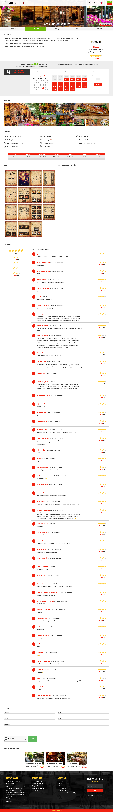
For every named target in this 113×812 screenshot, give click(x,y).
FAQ (59, 786)
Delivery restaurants (11, 798)
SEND (95, 790)
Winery (13, 781)
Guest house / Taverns (96, 49)
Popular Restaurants (38, 783)
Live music (14, 796)
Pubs (20, 790)
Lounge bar (9, 788)
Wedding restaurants (20, 792)
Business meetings (19, 794)
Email (6, 718)
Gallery (56, 29)
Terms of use (91, 795)
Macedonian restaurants (12, 790)
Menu (77, 29)
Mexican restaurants (17, 788)
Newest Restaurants (38, 788)
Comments (98, 29)
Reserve (98, 84)
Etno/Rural (8, 796)
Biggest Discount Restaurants (41, 786)
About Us (14, 29)
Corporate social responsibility (67, 793)
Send (32, 738)
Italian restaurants (10, 786)
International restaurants (12, 785)
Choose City (93, 3)
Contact (60, 783)
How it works (62, 788)
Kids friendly (9, 801)
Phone (59, 718)
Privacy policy (99, 795)
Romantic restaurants (11, 799)
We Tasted (35, 790)
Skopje (96, 47)
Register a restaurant (64, 790)
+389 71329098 (19, 73)
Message (7, 724)
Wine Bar (18, 781)
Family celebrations (22, 799)
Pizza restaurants (10, 792)
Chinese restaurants (20, 786)
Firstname (7, 712)
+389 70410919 (19, 71)
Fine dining (8, 781)
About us (60, 781)
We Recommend (37, 781)
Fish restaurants (10, 794)
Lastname (61, 712)
